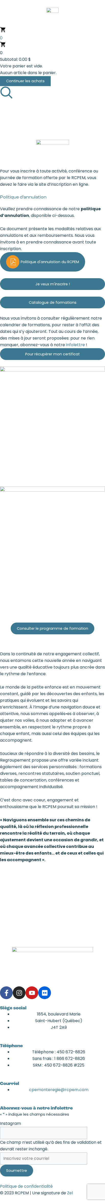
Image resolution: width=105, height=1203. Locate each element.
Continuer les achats (25, 81)
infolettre (76, 345)
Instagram (10, 1123)
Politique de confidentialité (26, 1186)
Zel (70, 1193)
